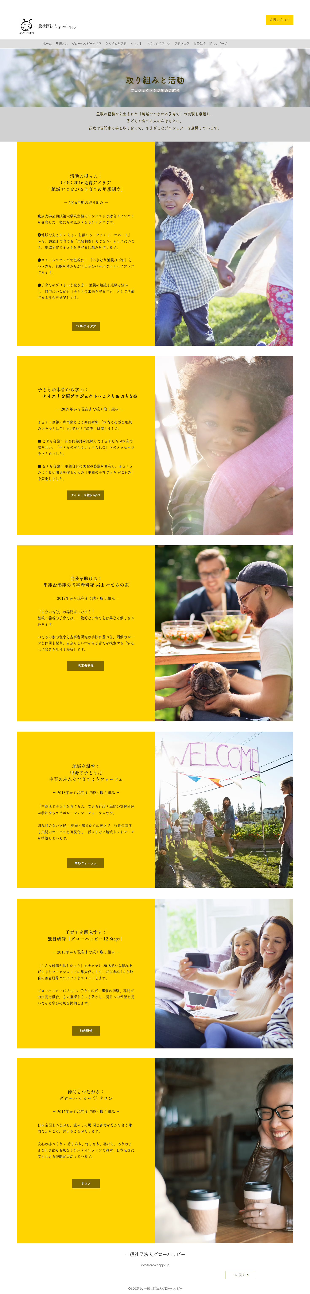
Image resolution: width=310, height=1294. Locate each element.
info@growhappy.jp (155, 1265)
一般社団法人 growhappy (55, 26)
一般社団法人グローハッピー (155, 1254)
